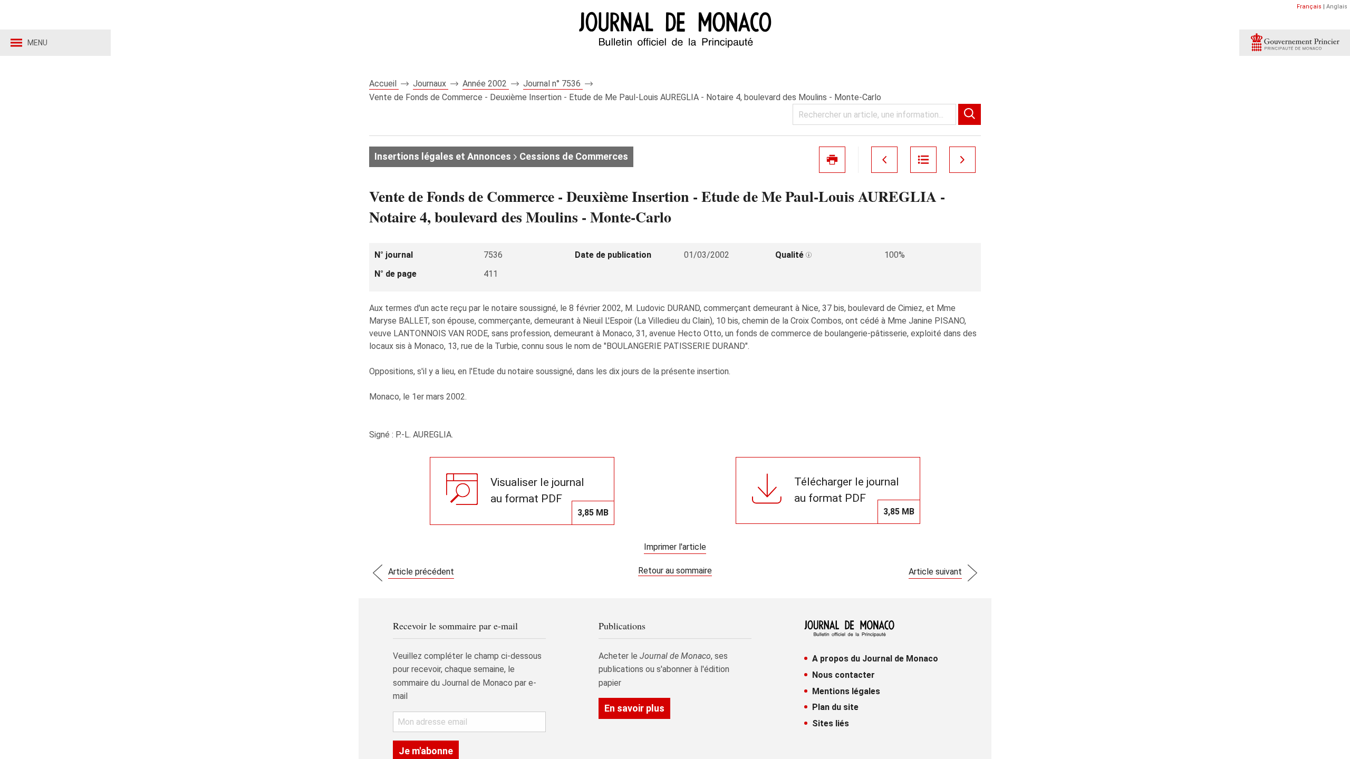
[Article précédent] (884, 160)
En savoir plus (634, 708)
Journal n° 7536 (553, 84)
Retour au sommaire (675, 571)
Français (1309, 6)
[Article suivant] (962, 160)
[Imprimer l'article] (832, 160)
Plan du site (835, 707)
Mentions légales (846, 691)
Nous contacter (843, 675)
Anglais (1336, 6)
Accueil (384, 84)
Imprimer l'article (675, 547)
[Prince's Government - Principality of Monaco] (1294, 43)
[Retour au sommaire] (923, 160)
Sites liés (830, 723)
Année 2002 (485, 84)
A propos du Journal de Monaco (875, 659)
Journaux (430, 84)
